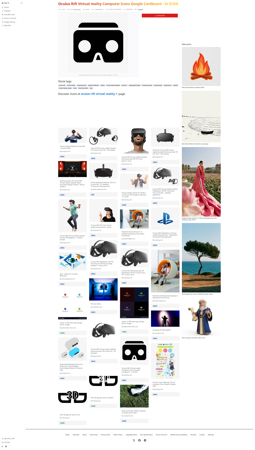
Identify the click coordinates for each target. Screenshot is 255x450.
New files (76, 435)
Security (193, 435)
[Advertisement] (119, 112)
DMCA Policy (117, 435)
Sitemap (211, 435)
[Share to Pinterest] (126, 70)
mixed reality (158, 85)
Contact (140, 9)
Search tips (94, 435)
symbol (175, 85)
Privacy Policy (105, 435)
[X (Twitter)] (2, 446)
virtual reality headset (113, 85)
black (74, 88)
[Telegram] (6, 446)
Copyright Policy (131, 435)
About (84, 435)
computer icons (81, 85)
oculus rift (62, 85)
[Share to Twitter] (119, 70)
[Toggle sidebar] (21, 3)
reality (102, 85)
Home (67, 435)
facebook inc (167, 85)
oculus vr (124, 85)
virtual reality (71, 85)
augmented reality (134, 85)
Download (160, 15)
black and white (83, 88)
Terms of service (161, 435)
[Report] (176, 18)
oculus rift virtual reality (98, 94)
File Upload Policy (146, 435)
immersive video (147, 85)
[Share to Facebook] (122, 70)
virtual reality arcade (65, 88)
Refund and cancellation (178, 435)
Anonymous (77, 9)
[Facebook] (139, 440)
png (91, 88)
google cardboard (93, 85)
